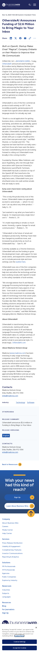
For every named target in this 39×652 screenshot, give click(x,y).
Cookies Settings (19, 642)
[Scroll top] (31, 513)
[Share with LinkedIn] (11, 38)
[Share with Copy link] (30, 38)
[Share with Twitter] (15, 38)
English (6, 436)
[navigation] (34, 5)
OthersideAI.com (19, 343)
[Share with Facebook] (20, 38)
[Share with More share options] (34, 38)
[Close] (36, 628)
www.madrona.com (17, 353)
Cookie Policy (19, 636)
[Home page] (11, 4)
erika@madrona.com (10, 396)
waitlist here (20, 262)
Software (30, 402)
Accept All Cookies (19, 648)
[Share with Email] (25, 38)
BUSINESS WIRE (22, 61)
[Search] (30, 5)
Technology (20, 402)
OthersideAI (7, 64)
